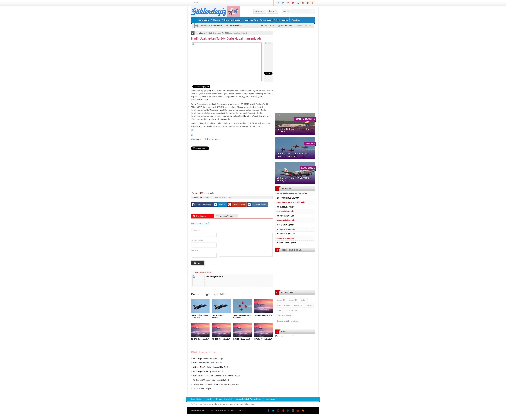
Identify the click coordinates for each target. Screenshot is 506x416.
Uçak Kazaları (282, 20)
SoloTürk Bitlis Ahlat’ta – (288, 198)
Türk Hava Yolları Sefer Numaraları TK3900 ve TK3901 (216, 375)
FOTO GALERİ (269, 26)
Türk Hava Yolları (284, 316)
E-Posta (197, 240)
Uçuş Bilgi (295, 20)
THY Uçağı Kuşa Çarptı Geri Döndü (208, 371)
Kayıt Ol (273, 11)
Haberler (217, 20)
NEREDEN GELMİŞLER (305, 119)
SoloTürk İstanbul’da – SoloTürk (292, 193)
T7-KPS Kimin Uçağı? (285, 211)
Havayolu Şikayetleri (232, 20)
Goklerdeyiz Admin (214, 276)
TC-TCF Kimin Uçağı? (285, 216)
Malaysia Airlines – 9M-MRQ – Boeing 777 (293, 179)
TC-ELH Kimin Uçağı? (208, 26)
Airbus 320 (281, 300)
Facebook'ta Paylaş (204, 204)
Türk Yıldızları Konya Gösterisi (291, 202)
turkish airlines (291, 310)
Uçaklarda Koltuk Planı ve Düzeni (259, 20)
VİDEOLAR (310, 143)
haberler (222, 197)
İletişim (196, 3)
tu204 (229, 197)
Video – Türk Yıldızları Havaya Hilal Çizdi (210, 367)
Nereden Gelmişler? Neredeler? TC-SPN (293, 130)
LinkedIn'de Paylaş (260, 204)
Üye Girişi (260, 11)
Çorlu (216, 197)
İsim (195, 230)
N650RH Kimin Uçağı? (286, 234)
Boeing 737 (297, 305)
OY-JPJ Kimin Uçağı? (285, 225)
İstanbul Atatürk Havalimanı (287, 321)
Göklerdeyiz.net (220, 410)
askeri (303, 300)
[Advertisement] (177, 45)
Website (194, 250)
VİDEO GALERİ (286, 26)
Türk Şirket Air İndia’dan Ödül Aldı (208, 362)
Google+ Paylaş (239, 204)
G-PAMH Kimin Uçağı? (286, 220)
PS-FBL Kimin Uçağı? (202, 388)
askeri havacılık (283, 305)
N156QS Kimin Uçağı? (286, 229)
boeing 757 (208, 197)
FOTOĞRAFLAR (308, 168)
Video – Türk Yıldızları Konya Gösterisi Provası (292, 154)
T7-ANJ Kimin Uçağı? (285, 238)
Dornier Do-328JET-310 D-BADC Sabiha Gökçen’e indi (216, 384)
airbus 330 (293, 300)
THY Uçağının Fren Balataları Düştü (208, 358)
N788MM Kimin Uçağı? (286, 243)
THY (279, 310)
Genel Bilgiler (204, 20)
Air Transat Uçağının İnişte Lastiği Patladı (211, 380)
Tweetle (222, 204)
